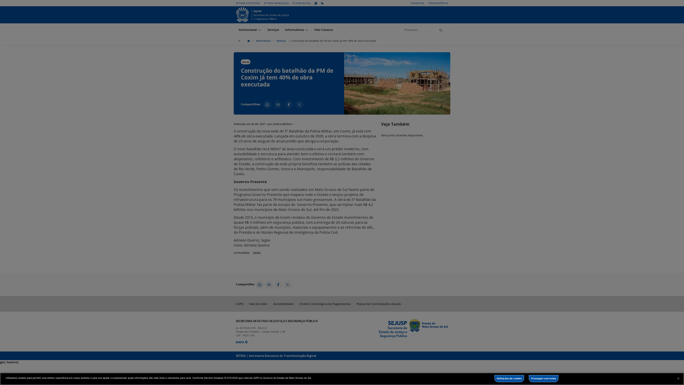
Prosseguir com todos (543, 378)
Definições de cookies (509, 378)
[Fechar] (678, 378)
